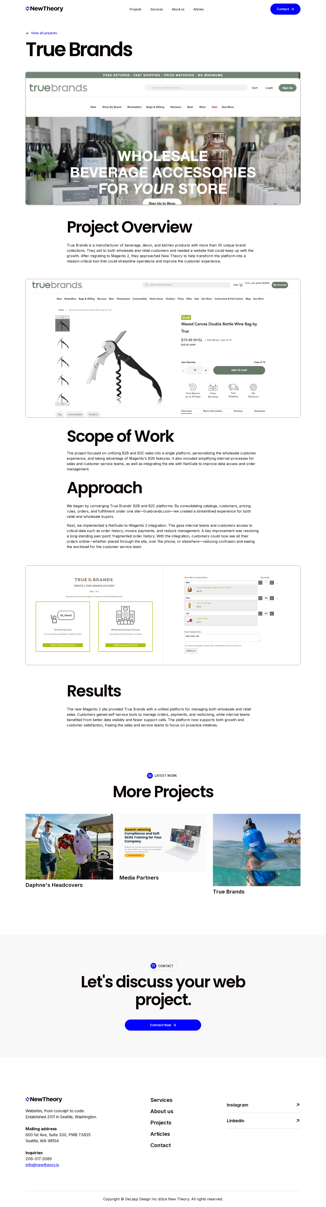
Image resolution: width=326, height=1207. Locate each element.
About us (178, 9)
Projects (135, 9)
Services (156, 9)
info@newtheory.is (42, 1164)
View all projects (44, 33)
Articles (198, 9)
